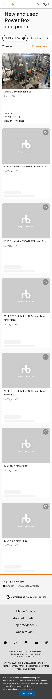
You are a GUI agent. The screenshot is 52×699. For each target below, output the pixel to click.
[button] (15, 38)
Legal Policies (35, 651)
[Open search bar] (38, 4)
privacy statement (13, 689)
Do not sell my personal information (26, 654)
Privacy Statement (16, 651)
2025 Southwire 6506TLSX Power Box (24, 166)
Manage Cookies (17, 686)
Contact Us (39, 596)
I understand (26, 693)
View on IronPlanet (13, 121)
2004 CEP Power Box (15, 465)
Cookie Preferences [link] (26, 656)
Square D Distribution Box (17, 91)
